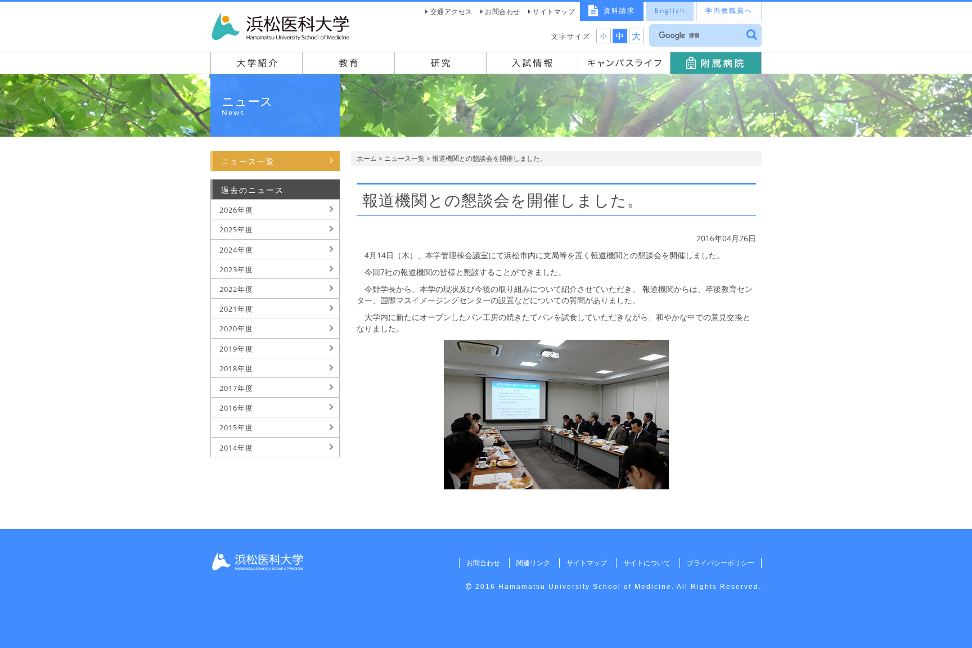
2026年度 (236, 210)
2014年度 (236, 448)
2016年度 (236, 408)
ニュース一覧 (404, 158)
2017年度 (236, 388)
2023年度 (236, 269)
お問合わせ (502, 11)
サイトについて (646, 563)
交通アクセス (451, 11)
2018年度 (236, 368)
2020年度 (236, 328)
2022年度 (236, 289)
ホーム (367, 158)
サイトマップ (554, 11)
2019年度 (236, 349)
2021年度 (236, 309)
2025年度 (236, 229)
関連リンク (533, 563)
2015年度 (236, 427)
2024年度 (236, 250)
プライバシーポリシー (720, 563)
